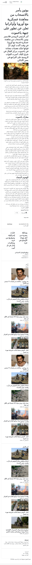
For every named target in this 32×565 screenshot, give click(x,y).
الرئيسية (26, 551)
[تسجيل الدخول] (9, 3)
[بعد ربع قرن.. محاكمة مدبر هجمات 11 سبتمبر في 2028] (19, 279)
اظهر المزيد (25, 225)
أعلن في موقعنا (25, 555)
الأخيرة (27, 265)
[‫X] (31, 560)
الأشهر (27, 264)
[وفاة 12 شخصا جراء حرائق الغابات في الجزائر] (19, 332)
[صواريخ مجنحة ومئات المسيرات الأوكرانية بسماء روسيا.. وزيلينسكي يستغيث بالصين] (19, 528)
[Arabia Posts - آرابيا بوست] (16, 2)
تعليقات (26, 267)
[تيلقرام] (30, 560)
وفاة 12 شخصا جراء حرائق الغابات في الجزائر (16, 334)
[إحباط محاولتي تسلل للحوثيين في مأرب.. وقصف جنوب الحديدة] (19, 297)
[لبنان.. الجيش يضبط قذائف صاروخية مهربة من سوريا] (19, 348)
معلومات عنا (25, 553)
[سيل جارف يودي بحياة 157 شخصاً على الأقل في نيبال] (19, 315)
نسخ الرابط (9, 224)
